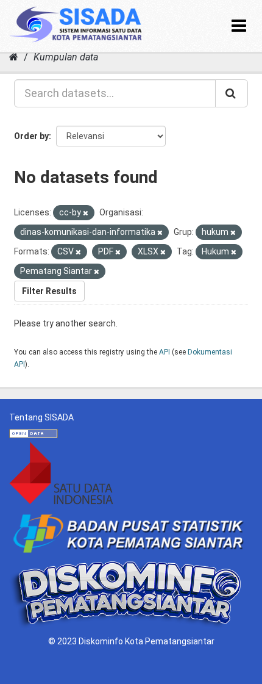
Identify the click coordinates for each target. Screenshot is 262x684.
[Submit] (231, 93)
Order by (31, 136)
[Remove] (85, 213)
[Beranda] (13, 57)
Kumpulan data (66, 57)
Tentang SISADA (41, 417)
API (164, 352)
